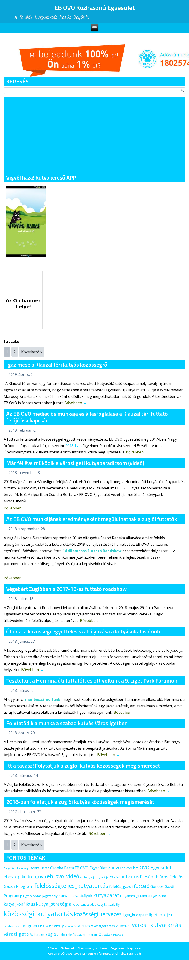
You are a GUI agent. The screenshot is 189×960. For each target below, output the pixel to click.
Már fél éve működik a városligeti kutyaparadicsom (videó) (75, 463)
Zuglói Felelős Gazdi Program (77, 935)
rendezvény (51, 925)
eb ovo (127, 868)
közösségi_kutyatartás (38, 913)
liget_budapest (135, 914)
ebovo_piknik (17, 876)
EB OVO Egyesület (152, 867)
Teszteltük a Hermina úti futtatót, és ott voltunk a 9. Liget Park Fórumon (91, 680)
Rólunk (52, 948)
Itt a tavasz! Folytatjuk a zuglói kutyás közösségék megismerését (83, 765)
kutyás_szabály (108, 904)
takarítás (83, 926)
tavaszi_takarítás (103, 926)
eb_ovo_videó (63, 876)
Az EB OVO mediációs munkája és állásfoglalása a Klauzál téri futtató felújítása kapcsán (87, 416)
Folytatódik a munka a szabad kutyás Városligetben (66, 723)
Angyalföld (10, 868)
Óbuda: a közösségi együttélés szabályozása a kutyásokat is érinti (83, 631)
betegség (22, 868)
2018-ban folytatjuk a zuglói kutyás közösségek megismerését (80, 802)
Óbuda (104, 934)
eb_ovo (38, 876)
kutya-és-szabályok (75, 895)
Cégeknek (117, 948)
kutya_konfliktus (19, 904)
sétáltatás (70, 926)
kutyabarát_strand (133, 896)
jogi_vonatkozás (30, 896)
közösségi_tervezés (98, 914)
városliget (15, 934)
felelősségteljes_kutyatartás (71, 885)
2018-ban (73, 445)
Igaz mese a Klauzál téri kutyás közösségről (57, 364)
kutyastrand (157, 895)
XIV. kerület (35, 934)
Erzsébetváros (124, 876)
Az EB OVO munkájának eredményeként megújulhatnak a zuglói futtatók (91, 519)
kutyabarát (106, 895)
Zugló (50, 934)
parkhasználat (12, 926)
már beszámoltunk (42, 699)
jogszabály (50, 896)
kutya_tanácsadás (84, 905)
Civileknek (67, 948)
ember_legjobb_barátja (94, 877)
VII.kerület (123, 925)
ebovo (114, 867)
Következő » (31, 351)
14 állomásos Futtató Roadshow (92, 550)
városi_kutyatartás (156, 925)
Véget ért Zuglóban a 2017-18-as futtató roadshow (66, 589)
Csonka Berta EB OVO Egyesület (78, 867)
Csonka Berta (39, 868)
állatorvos (117, 934)
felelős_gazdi (121, 886)
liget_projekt (161, 914)
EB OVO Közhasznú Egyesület (94, 7)
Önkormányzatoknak (92, 948)
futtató (141, 886)
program (29, 925)
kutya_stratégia (54, 904)
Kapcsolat (134, 948)
